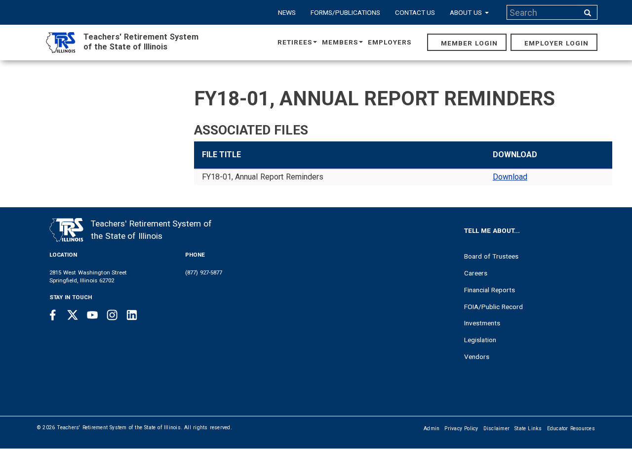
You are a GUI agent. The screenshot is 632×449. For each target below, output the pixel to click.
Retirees (294, 42)
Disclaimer (496, 428)
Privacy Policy (461, 428)
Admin (431, 428)
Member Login (469, 43)
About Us (467, 12)
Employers (389, 42)
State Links (528, 428)
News (287, 12)
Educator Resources (571, 428)
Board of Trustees (491, 256)
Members (340, 42)
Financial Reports (489, 290)
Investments (482, 323)
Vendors (476, 356)
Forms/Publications (345, 12)
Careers (475, 273)
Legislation (480, 340)
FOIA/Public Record (493, 307)
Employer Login (556, 43)
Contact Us (415, 12)
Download (510, 176)
